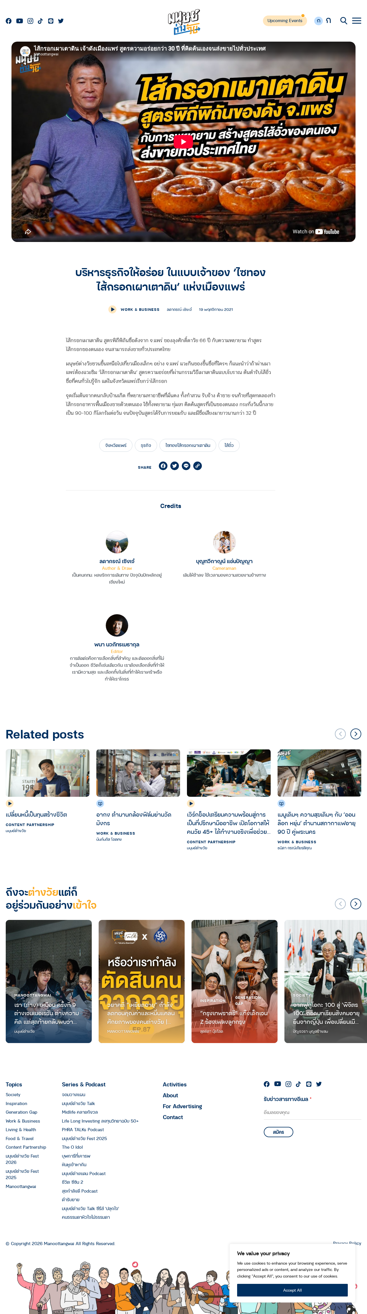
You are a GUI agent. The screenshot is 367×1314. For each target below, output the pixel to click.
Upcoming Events (285, 20)
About (170, 1095)
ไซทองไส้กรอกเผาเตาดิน (187, 445)
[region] (292, 1273)
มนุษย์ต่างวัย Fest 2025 (22, 1174)
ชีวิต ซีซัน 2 (72, 1182)
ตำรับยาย (70, 1199)
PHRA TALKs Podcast (83, 1129)
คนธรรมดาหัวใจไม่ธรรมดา (86, 1217)
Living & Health (21, 1129)
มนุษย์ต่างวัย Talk (78, 1103)
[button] (355, 733)
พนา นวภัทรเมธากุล (116, 644)
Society (302, 995)
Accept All (292, 1290)
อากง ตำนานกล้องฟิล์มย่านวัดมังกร (133, 818)
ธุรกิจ (146, 445)
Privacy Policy (347, 1243)
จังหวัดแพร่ (115, 445)
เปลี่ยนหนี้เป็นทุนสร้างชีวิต (36, 814)
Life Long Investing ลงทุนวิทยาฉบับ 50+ (100, 1121)
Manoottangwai (32, 995)
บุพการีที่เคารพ (76, 1156)
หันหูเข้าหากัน (74, 1164)
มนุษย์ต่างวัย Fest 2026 (22, 1159)
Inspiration (213, 1000)
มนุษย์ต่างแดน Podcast (84, 1173)
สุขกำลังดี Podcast (79, 1191)
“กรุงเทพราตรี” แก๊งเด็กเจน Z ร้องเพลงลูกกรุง (234, 1017)
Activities (175, 1084)
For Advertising (182, 1106)
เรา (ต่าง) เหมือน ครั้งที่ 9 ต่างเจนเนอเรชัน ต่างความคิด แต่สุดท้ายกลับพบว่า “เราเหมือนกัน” (46, 1013)
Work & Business (140, 309)
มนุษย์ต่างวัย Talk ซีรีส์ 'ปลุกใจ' (90, 1208)
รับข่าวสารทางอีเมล (288, 1099)
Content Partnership (30, 824)
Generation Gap (248, 1000)
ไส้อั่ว (229, 445)
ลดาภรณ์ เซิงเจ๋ (116, 561)
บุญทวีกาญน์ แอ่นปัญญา (224, 561)
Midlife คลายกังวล (80, 1112)
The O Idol (72, 1147)
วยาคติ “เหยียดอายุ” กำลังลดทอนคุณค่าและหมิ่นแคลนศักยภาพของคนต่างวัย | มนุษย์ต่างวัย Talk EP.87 (141, 1013)
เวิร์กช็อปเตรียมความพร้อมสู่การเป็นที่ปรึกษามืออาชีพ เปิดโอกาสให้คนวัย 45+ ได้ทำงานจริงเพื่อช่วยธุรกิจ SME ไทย (228, 823)
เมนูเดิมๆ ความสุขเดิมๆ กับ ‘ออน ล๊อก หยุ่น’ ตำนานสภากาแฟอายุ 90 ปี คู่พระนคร (317, 823)
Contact (173, 1117)
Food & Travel (20, 1138)
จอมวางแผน (73, 1094)
